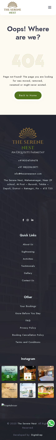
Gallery (28, 273)
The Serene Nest (27, 423)
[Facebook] (24, 220)
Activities (28, 259)
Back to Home (28, 95)
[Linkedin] (32, 220)
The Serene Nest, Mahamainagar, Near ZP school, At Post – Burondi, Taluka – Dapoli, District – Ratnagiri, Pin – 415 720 (28, 184)
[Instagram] (28, 220)
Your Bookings (28, 306)
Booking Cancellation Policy (28, 335)
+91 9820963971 (28, 167)
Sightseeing (28, 251)
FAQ (28, 320)
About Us (28, 244)
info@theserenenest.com (28, 173)
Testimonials (28, 266)
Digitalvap (37, 435)
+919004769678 (28, 160)
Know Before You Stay (28, 313)
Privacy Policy (28, 328)
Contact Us (28, 280)
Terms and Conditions (28, 342)
